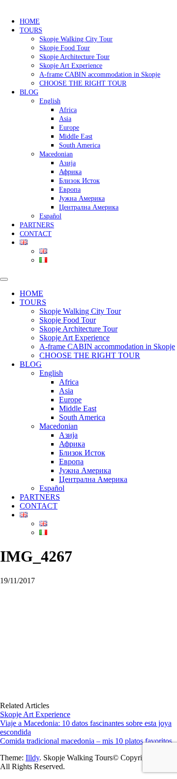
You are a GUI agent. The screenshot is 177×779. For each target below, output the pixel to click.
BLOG (29, 92)
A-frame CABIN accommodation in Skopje (99, 74)
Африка (70, 172)
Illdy (32, 757)
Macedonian (56, 154)
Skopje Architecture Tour (74, 56)
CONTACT (36, 234)
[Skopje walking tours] (2, 4)
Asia (65, 118)
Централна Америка (88, 207)
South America (79, 145)
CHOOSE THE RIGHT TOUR (82, 83)
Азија (67, 163)
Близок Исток (79, 180)
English (49, 101)
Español (50, 216)
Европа (70, 189)
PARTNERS (37, 225)
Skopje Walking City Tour (76, 39)
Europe (69, 127)
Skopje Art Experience (70, 65)
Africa (68, 110)
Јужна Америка (82, 198)
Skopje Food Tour (64, 48)
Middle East (75, 136)
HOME (30, 21)
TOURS (31, 30)
